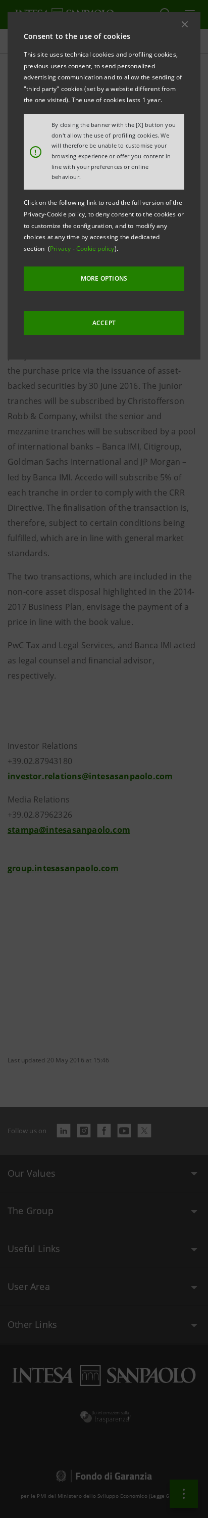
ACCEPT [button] (104, 323)
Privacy (61, 248)
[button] (185, 24)
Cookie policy (95, 248)
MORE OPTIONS (104, 278)
